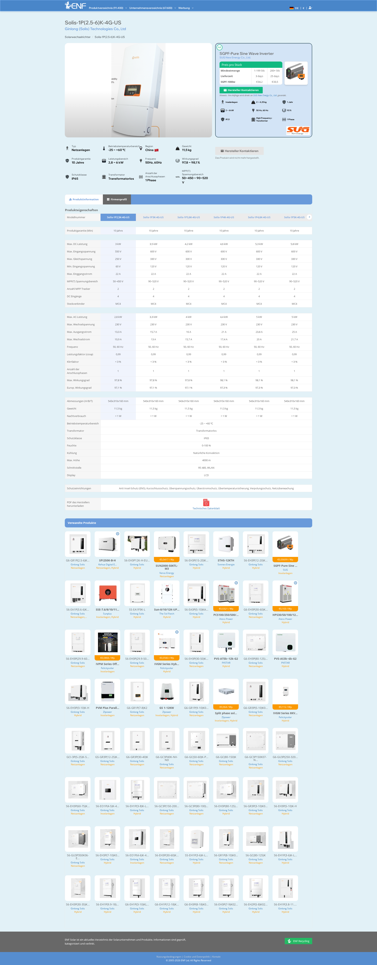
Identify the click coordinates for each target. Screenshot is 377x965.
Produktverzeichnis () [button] (106, 7)
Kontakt (216, 956)
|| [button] (303, 8)
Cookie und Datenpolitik (197, 956)
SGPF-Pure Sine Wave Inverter (247, 53)
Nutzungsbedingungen (168, 956)
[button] (293, 8)
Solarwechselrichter (78, 37)
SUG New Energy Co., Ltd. (235, 57)
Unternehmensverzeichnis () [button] (151, 7)
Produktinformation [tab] (85, 199)
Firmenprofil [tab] (118, 199)
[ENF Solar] (75, 5)
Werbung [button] (184, 7)
